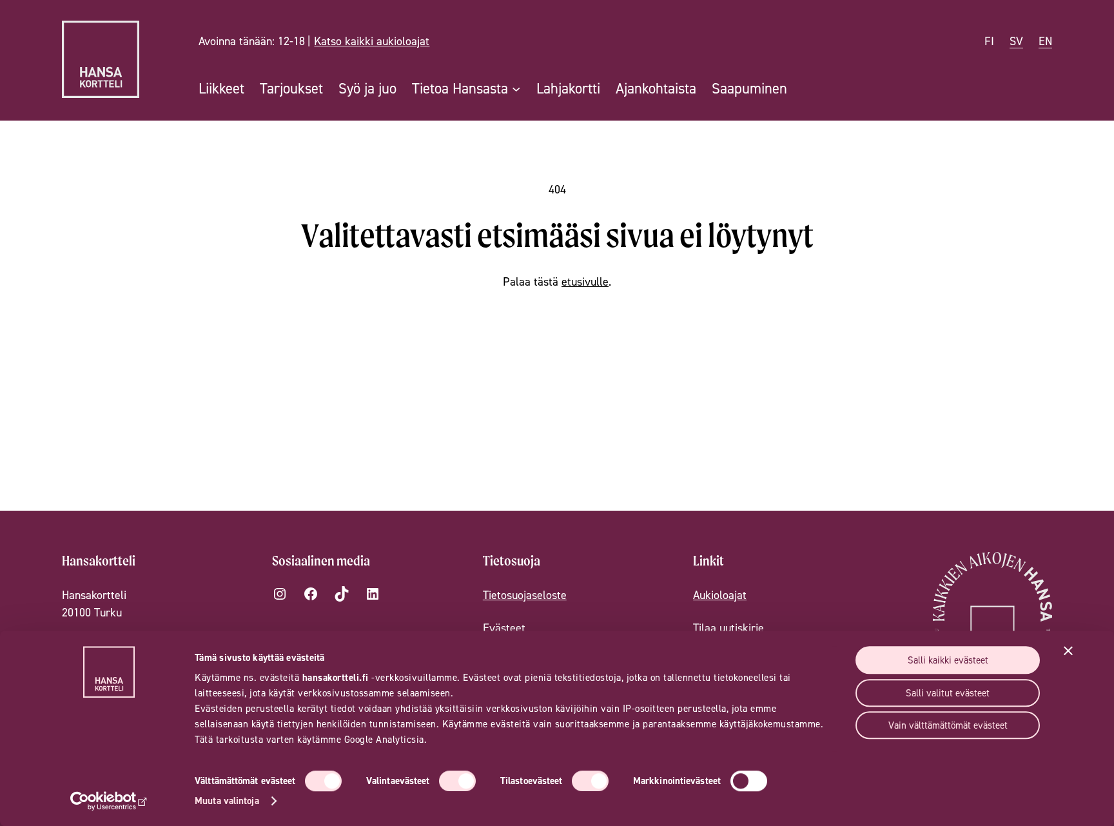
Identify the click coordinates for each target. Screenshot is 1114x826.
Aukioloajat (720, 595)
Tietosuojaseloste (525, 595)
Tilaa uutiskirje (728, 627)
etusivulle (585, 281)
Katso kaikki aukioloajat (371, 41)
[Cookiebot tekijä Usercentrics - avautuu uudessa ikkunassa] (109, 801)
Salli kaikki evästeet (948, 660)
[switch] (457, 781)
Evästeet (504, 627)
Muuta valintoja (227, 800)
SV (1016, 41)
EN (1045, 41)
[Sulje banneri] (1068, 650)
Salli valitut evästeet (948, 693)
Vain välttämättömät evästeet (948, 725)
